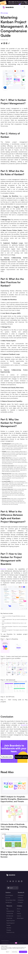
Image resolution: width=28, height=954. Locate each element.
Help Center (8, 927)
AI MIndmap (20, 897)
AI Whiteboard (20, 895)
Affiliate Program (20, 918)
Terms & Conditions (5, 940)
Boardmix (3, 569)
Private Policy (12, 943)
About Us (18, 908)
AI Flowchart (20, 902)
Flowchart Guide (9, 913)
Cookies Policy (21, 943)
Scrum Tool (8, 897)
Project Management (10, 923)
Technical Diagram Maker (11, 900)
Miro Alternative (9, 902)
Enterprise (19, 913)
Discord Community (10, 932)
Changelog (8, 930)
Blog (7, 908)
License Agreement (4, 943)
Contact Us (19, 915)
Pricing (18, 911)
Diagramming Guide (10, 920)
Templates (8, 925)
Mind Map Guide (9, 915)
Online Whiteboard (9, 895)
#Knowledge (4, 13)
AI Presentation (21, 900)
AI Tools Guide (9, 918)
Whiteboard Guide (10, 911)
